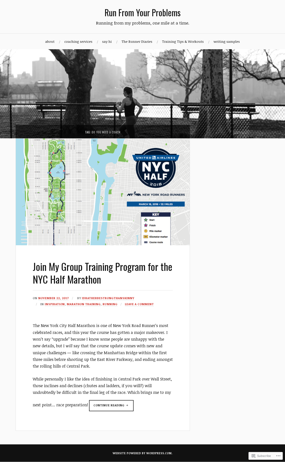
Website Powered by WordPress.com (142, 453)
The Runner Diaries (137, 41)
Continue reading (107, 407)
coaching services (78, 41)
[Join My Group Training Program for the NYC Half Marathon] (103, 243)
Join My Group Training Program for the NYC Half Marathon (102, 272)
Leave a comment (139, 304)
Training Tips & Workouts (183, 41)
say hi (107, 41)
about (50, 41)
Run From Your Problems (143, 12)
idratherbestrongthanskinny (108, 298)
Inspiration (55, 304)
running (110, 304)
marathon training (84, 304)
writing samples (227, 41)
